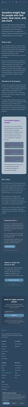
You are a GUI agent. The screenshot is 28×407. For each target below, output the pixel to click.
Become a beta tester (14, 280)
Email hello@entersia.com (14, 284)
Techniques (4, 346)
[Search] (10, 2)
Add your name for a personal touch (14, 317)
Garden (3, 370)
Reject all (14, 403)
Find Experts (4, 358)
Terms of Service (5, 386)
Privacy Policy (21, 321)
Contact (3, 377)
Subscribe (14, 315)
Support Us (4, 375)
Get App (24, 2)
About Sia (4, 365)
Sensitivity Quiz (18, 365)
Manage (22, 403)
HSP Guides (17, 375)
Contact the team (10, 246)
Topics (16, 372)
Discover (4, 356)
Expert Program (18, 344)
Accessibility (4, 389)
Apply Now (17, 346)
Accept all (6, 403)
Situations (4, 344)
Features (4, 353)
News (3, 367)
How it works (4, 351)
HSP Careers (18, 370)
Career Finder (18, 367)
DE (17, 2)
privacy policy (6, 400)
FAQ (16, 377)
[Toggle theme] (20, 2)
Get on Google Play (6, 372)
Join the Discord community (10, 250)
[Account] (13, 2)
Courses (3, 348)
